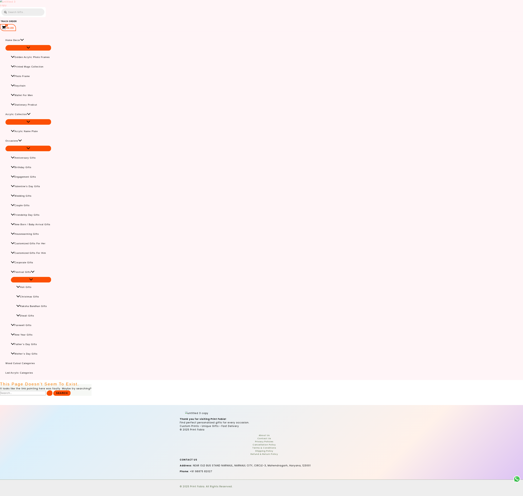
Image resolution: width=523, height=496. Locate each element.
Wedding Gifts (23, 196)
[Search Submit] (49, 393)
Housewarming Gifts (26, 234)
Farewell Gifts (22, 325)
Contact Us (264, 438)
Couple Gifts (22, 205)
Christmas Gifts (29, 296)
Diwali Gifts (27, 315)
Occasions (11, 141)
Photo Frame (22, 76)
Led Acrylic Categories (19, 373)
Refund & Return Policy (264, 454)
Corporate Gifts (23, 262)
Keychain (19, 85)
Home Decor (12, 40)
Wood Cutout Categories (20, 363)
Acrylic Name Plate (26, 131)
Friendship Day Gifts (26, 215)
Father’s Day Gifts (25, 344)
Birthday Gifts (22, 167)
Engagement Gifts (25, 177)
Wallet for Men (23, 95)
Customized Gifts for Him (30, 253)
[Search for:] (26, 393)
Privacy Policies (264, 441)
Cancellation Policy (264, 444)
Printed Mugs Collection (28, 66)
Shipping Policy (264, 450)
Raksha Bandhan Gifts (33, 306)
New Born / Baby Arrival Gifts (32, 224)
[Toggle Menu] (28, 48)
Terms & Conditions (264, 447)
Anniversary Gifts (25, 158)
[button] (22, 40)
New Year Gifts (23, 334)
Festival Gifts (22, 272)
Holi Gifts (25, 287)
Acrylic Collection (16, 114)
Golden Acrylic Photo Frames (32, 57)
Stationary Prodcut (25, 104)
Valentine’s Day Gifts (27, 186)
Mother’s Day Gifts (25, 354)
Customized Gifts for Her (29, 243)
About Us (264, 435)
